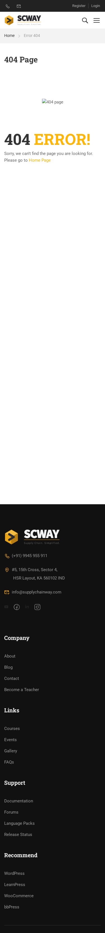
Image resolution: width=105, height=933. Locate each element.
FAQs (9, 762)
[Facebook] (17, 607)
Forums (11, 812)
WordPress (14, 873)
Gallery (10, 750)
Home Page (40, 160)
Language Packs (19, 823)
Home (9, 35)
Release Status (18, 834)
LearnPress (14, 884)
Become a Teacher (21, 689)
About (9, 656)
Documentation (18, 801)
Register (78, 6)
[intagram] (37, 607)
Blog (8, 667)
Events (10, 739)
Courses (12, 728)
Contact (11, 678)
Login (95, 6)
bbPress (11, 907)
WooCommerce (19, 895)
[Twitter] (27, 607)
